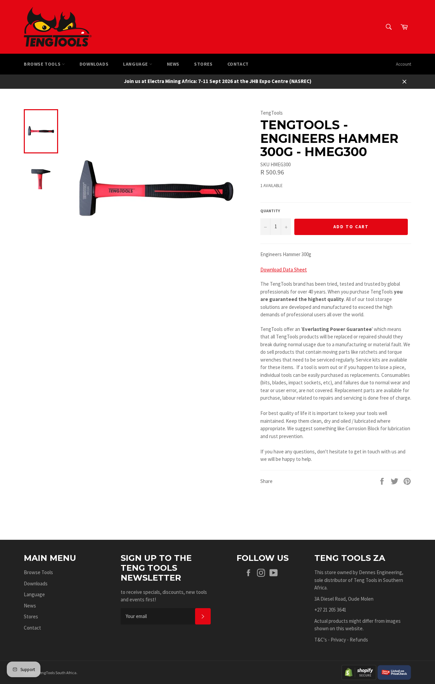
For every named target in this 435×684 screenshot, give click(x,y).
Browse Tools (43, 64)
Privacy (338, 639)
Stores (203, 64)
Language (136, 64)
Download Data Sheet (283, 269)
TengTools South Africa (56, 672)
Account (403, 64)
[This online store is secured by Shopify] (359, 672)
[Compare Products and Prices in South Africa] (394, 672)
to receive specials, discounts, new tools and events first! (164, 596)
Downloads (94, 64)
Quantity (270, 210)
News (173, 64)
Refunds (359, 639)
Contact (238, 64)
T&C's (320, 639)
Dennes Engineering (380, 572)
